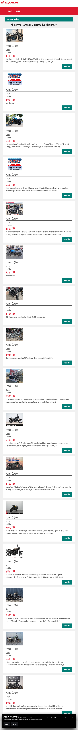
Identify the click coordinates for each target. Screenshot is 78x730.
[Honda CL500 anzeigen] (14, 35)
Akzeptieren (14, 724)
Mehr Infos (67, 67)
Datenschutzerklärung (38, 719)
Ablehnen (6, 724)
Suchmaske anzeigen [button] (13, 19)
